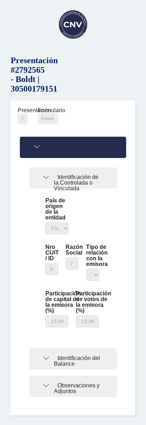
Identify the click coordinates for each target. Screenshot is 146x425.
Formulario (48, 110)
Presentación (22, 110)
